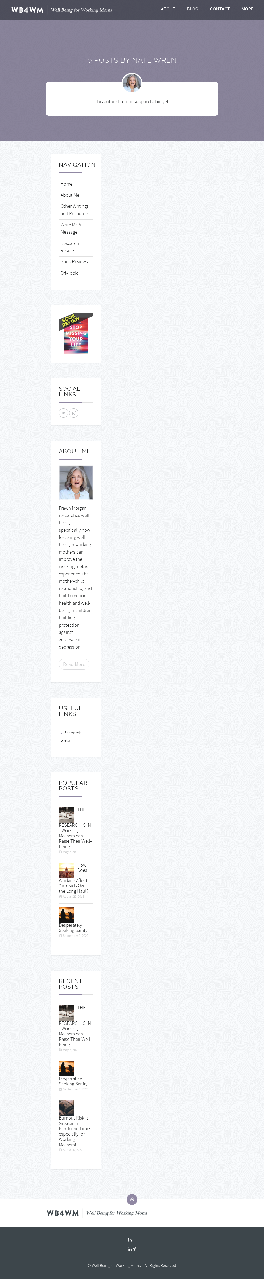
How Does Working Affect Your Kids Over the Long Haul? (73, 878)
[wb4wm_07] (66, 914)
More (248, 9)
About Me (70, 195)
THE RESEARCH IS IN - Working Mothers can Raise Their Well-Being (75, 828)
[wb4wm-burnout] (66, 1107)
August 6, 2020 (72, 1150)
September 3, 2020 (75, 935)
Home (66, 184)
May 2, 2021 (71, 852)
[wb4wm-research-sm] (66, 814)
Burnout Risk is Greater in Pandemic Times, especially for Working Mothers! (75, 1131)
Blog (193, 9)
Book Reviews (74, 262)
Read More (74, 664)
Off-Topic (69, 273)
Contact (220, 9)
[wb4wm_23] (66, 869)
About (168, 9)
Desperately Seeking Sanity (73, 928)
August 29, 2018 (73, 896)
